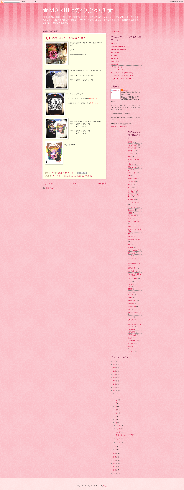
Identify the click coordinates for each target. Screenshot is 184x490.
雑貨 (129, 157)
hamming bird (132, 306)
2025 (114, 364)
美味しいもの (132, 167)
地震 (129, 309)
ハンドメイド (132, 173)
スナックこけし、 (134, 346)
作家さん (131, 151)
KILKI (130, 289)
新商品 (90, 176)
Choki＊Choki (115, 61)
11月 (116, 397)
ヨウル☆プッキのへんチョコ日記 (122, 76)
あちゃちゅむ (73, 176)
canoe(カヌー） (133, 271)
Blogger (105, 486)
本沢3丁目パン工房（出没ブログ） (122, 73)
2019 (114, 384)
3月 (116, 423)
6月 (116, 413)
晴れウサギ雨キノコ (134, 312)
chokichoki (131, 210)
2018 (114, 387)
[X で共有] (82, 173)
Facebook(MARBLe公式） (119, 47)
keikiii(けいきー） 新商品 (60, 176)
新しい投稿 (47, 183)
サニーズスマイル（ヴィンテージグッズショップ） (125, 79)
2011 (114, 470)
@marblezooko (115, 31)
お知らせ (131, 164)
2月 (116, 446)
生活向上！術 (132, 179)
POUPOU (131, 303)
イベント (131, 184)
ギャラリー (131, 344)
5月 (116, 416)
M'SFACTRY (131, 332)
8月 (116, 406)
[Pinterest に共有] (86, 173)
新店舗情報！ (132, 268)
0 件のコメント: (68, 173)
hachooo (130, 317)
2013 (114, 463)
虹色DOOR (131, 329)
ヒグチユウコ (132, 216)
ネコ (129, 234)
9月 (116, 403)
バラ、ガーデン (133, 278)
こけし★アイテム (134, 202)
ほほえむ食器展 (133, 341)
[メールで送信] (78, 173)
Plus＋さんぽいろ (133, 250)
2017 (114, 390)
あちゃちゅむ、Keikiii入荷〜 (65, 38)
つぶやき (131, 154)
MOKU (130, 219)
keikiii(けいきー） (133, 159)
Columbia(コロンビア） (134, 285)
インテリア (131, 199)
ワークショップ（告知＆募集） (134, 191)
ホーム (75, 183)
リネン (130, 281)
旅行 (129, 244)
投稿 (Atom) (50, 188)
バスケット (131, 351)
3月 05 (118, 442)
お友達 (130, 213)
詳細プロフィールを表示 (119, 126)
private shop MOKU (117, 70)
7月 (116, 410)
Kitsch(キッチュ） (133, 259)
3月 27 (118, 425)
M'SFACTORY (132, 301)
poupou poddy (115, 64)
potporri (130, 292)
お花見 (130, 338)
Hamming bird (115, 58)
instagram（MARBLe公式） (119, 49)
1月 (116, 449)
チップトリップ (133, 207)
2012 (114, 467)
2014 (114, 460)
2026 (114, 361)
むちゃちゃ (131, 181)
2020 (114, 381)
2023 (114, 371)
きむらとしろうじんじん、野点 (134, 275)
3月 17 (118, 432)
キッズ (130, 170)
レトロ (130, 256)
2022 (114, 374)
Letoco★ (130, 247)
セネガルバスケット (134, 320)
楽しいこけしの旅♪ (134, 222)
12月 (116, 393)
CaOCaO (130, 298)
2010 (114, 473)
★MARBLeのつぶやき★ (77, 10)
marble (125, 90)
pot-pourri (114, 55)
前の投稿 (102, 183)
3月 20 (118, 429)
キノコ (130, 187)
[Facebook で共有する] (84, 173)
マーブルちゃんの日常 (134, 264)
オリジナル (131, 253)
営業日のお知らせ (134, 240)
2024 (114, 368)
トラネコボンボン (117, 67)
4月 (116, 419)
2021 (114, 377)
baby (129, 176)
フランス (131, 295)
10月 (116, 400)
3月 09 (118, 439)
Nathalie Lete (132, 237)
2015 (114, 457)
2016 (114, 454)
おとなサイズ (82, 176)
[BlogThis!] (80, 173)
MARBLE (114, 44)
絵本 (129, 226)
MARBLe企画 (132, 335)
